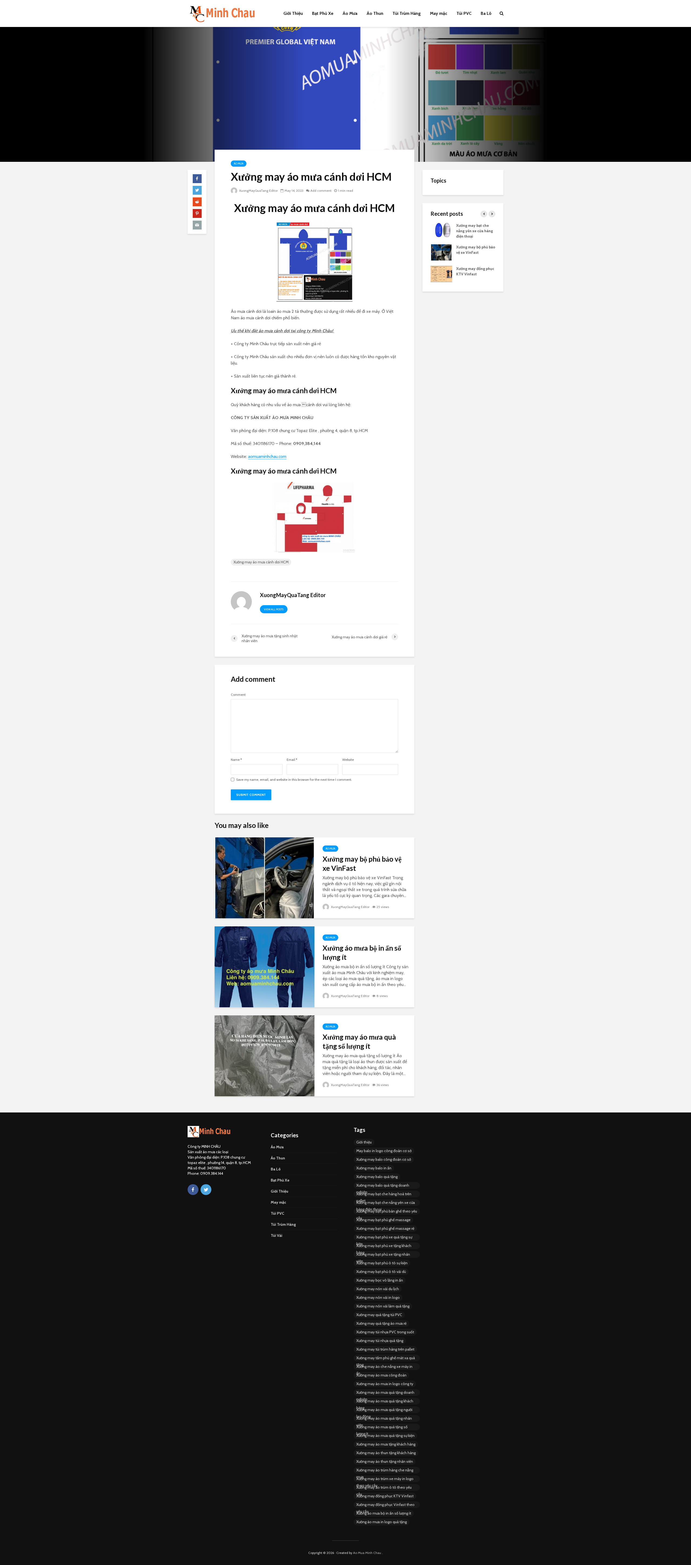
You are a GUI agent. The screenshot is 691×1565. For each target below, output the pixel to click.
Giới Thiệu (293, 13)
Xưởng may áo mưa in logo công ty (384, 1383)
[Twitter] (206, 1189)
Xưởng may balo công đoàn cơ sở (383, 1159)
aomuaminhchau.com (267, 456)
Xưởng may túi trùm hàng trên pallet (385, 1349)
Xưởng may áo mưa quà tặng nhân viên (384, 1419)
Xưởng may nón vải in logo (378, 1297)
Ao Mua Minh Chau (367, 1553)
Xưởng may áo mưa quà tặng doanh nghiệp (385, 1393)
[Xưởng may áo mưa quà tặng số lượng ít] (264, 1055)
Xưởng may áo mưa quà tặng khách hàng (384, 1402)
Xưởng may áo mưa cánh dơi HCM (261, 562)
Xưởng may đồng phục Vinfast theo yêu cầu (385, 1505)
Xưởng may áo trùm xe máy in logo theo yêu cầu (385, 1479)
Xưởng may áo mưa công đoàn (381, 1375)
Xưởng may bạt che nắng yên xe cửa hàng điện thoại (474, 231)
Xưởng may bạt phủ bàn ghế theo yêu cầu (386, 1212)
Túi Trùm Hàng (406, 13)
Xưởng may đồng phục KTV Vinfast (385, 1496)
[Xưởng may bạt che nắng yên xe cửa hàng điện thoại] (441, 230)
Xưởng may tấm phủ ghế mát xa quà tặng (385, 1358)
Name (236, 759)
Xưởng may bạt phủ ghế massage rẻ (385, 1228)
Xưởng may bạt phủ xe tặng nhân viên (383, 1255)
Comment (238, 694)
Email (292, 759)
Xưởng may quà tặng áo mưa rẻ (381, 1323)
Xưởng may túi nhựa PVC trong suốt (385, 1332)
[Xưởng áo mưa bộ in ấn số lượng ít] (264, 966)
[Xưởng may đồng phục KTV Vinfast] (441, 273)
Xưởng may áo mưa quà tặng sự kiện (385, 1435)
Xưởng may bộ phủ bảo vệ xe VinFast (362, 863)
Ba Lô (486, 13)
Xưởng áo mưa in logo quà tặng (381, 1521)
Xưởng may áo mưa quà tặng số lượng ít (359, 1041)
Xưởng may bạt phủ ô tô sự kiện (382, 1263)
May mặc (438, 13)
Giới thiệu (364, 1142)
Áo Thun (375, 13)
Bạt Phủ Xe (322, 13)
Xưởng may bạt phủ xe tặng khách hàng (383, 1246)
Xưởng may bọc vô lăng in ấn (379, 1280)
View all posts (273, 609)
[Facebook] (193, 1189)
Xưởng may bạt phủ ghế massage (383, 1219)
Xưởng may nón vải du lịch (377, 1288)
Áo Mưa (350, 13)
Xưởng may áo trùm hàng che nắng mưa (384, 1471)
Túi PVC (464, 13)
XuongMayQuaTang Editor (258, 191)
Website (348, 759)
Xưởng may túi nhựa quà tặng (379, 1340)
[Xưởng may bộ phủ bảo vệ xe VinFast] (264, 877)
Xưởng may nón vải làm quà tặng (382, 1306)
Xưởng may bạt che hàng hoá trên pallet (383, 1194)
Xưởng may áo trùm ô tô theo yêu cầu (384, 1488)
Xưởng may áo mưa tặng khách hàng (385, 1444)
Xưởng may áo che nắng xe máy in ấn (384, 1367)
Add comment (320, 191)
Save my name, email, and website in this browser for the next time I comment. (294, 779)
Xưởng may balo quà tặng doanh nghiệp (382, 1186)
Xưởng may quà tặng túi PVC (379, 1314)
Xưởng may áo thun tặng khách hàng (386, 1452)
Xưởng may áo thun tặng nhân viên (384, 1461)
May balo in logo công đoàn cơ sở (384, 1150)
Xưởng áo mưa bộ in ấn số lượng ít (362, 952)
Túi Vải (276, 1235)
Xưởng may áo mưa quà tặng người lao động (384, 1410)
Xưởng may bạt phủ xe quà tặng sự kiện (384, 1238)
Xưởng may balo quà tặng (377, 1176)
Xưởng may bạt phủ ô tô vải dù (381, 1271)
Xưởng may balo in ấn (373, 1168)
